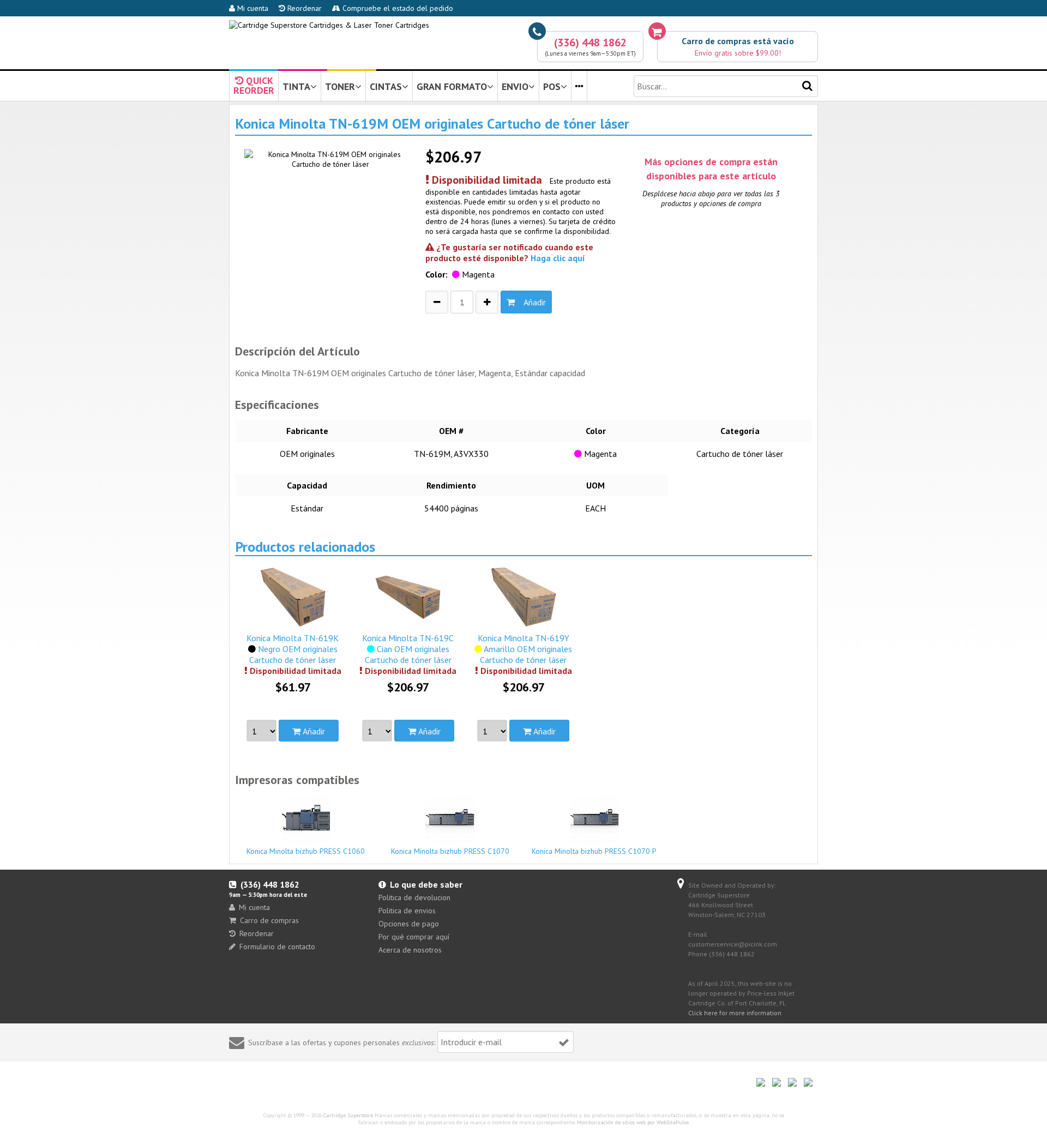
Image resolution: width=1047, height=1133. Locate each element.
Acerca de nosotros (410, 950)
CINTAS (386, 86)
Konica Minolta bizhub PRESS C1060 (305, 851)
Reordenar (303, 8)
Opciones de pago (408, 924)
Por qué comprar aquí (413, 937)
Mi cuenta (251, 8)
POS (552, 86)
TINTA (296, 86)
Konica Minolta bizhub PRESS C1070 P (594, 851)
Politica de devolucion (414, 897)
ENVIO (515, 86)
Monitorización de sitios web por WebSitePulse (633, 1122)
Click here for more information (734, 1013)
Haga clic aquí (558, 257)
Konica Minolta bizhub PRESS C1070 (450, 851)
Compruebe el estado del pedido (396, 8)
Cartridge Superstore (348, 1115)
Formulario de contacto (277, 946)
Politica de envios (407, 910)
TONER (340, 86)
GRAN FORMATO (452, 86)
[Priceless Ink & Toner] (329, 25)
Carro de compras (269, 920)
